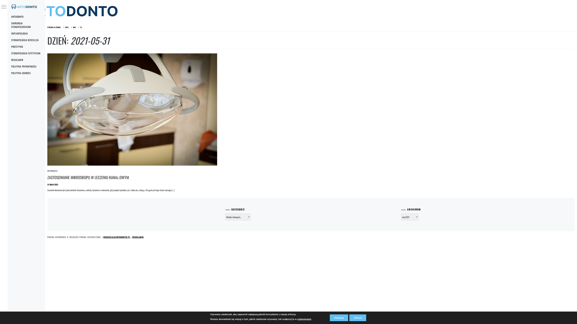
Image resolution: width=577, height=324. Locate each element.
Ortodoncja (52, 171)
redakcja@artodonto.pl (116, 237)
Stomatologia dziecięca (25, 40)
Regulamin (17, 60)
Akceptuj (339, 317)
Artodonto (17, 16)
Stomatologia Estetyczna (26, 53)
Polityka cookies (21, 73)
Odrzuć (358, 317)
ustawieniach (304, 319)
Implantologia (19, 33)
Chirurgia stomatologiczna (21, 25)
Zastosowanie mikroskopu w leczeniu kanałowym (88, 177)
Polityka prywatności (24, 66)
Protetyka (17, 46)
